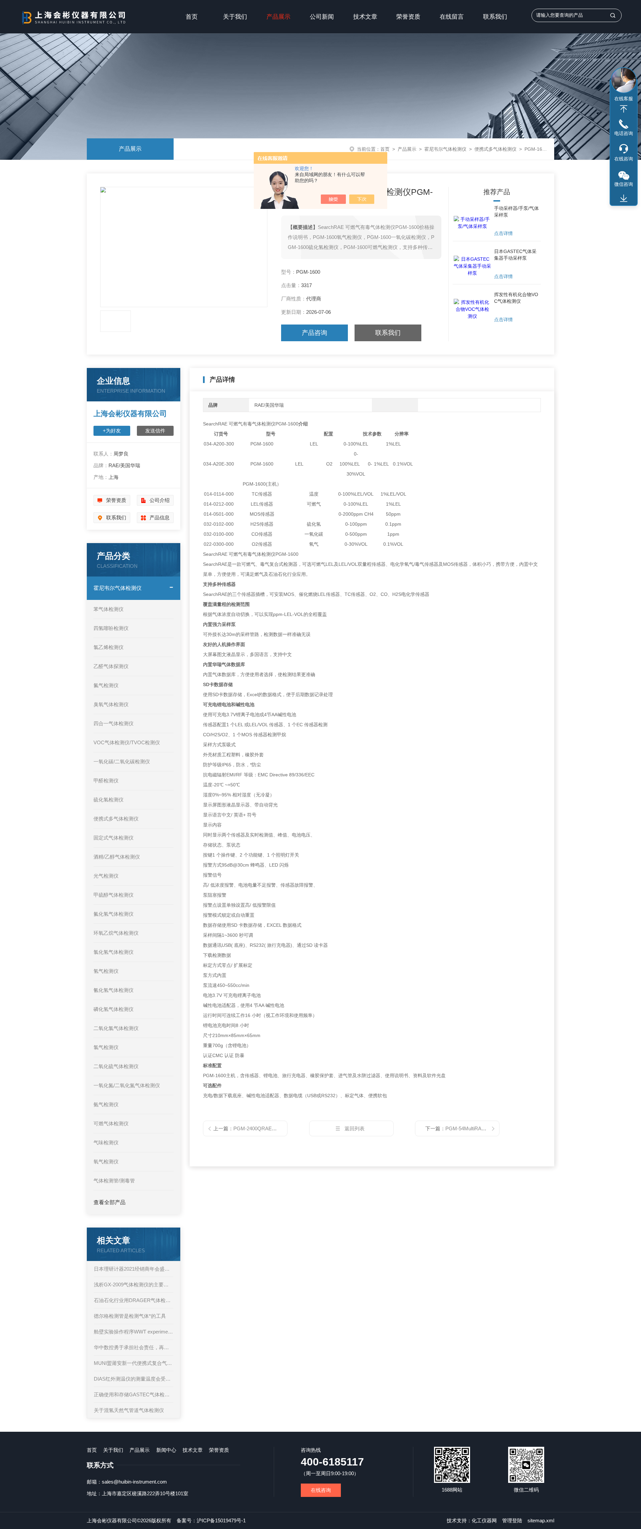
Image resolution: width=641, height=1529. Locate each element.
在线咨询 (321, 1490)
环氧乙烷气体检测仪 (116, 933)
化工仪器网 (484, 1520)
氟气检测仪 (106, 685)
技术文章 (365, 16)
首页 (192, 16)
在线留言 (452, 16)
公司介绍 (160, 500)
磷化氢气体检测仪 (113, 1009)
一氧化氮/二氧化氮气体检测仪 (126, 1085)
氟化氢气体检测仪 (113, 914)
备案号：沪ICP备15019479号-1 (211, 1520)
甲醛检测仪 (106, 780)
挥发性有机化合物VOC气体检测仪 (516, 298)
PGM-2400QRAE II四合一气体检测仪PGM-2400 (286, 1128)
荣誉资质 (408, 16)
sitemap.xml (540, 1520)
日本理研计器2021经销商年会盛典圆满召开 (133, 1269)
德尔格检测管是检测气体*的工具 (130, 1316)
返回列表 (355, 1128)
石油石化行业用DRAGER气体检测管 (133, 1300)
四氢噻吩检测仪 (111, 628)
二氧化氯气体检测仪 (116, 1028)
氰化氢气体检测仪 (113, 990)
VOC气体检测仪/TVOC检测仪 (126, 742)
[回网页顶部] (623, 109)
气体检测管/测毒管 (114, 1180)
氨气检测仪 (106, 1104)
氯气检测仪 (106, 1047)
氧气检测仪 (106, 1161)
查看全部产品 (109, 1202)
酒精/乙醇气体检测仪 (116, 857)
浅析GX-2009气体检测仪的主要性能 (133, 1284)
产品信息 (160, 517)
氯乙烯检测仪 (108, 647)
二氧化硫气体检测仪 (116, 1066)
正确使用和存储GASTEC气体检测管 (133, 1394)
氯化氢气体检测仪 (113, 952)
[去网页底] (623, 198)
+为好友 (112, 430)
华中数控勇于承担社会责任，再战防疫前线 (133, 1347)
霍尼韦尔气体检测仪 (445, 149)
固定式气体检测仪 (113, 838)
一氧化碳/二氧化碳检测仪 (121, 761)
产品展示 (278, 16)
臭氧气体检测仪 (111, 704)
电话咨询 (623, 133)
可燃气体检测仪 (111, 1123)
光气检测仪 (106, 876)
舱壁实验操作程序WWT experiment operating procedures (133, 1331)
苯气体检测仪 (108, 609)
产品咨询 (314, 332)
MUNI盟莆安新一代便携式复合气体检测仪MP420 (133, 1363)
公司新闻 (322, 16)
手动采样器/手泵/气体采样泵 (516, 212)
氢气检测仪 (106, 971)
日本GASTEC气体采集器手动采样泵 (515, 255)
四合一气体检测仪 (113, 723)
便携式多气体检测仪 (495, 149)
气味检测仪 (106, 1142)
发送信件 (155, 430)
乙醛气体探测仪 (111, 666)
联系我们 (495, 16)
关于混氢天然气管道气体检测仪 (129, 1410)
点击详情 (503, 233)
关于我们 (235, 16)
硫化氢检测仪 (108, 799)
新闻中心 (166, 1450)
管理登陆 (512, 1520)
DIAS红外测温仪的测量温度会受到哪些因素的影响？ (133, 1379)
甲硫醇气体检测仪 (113, 895)
